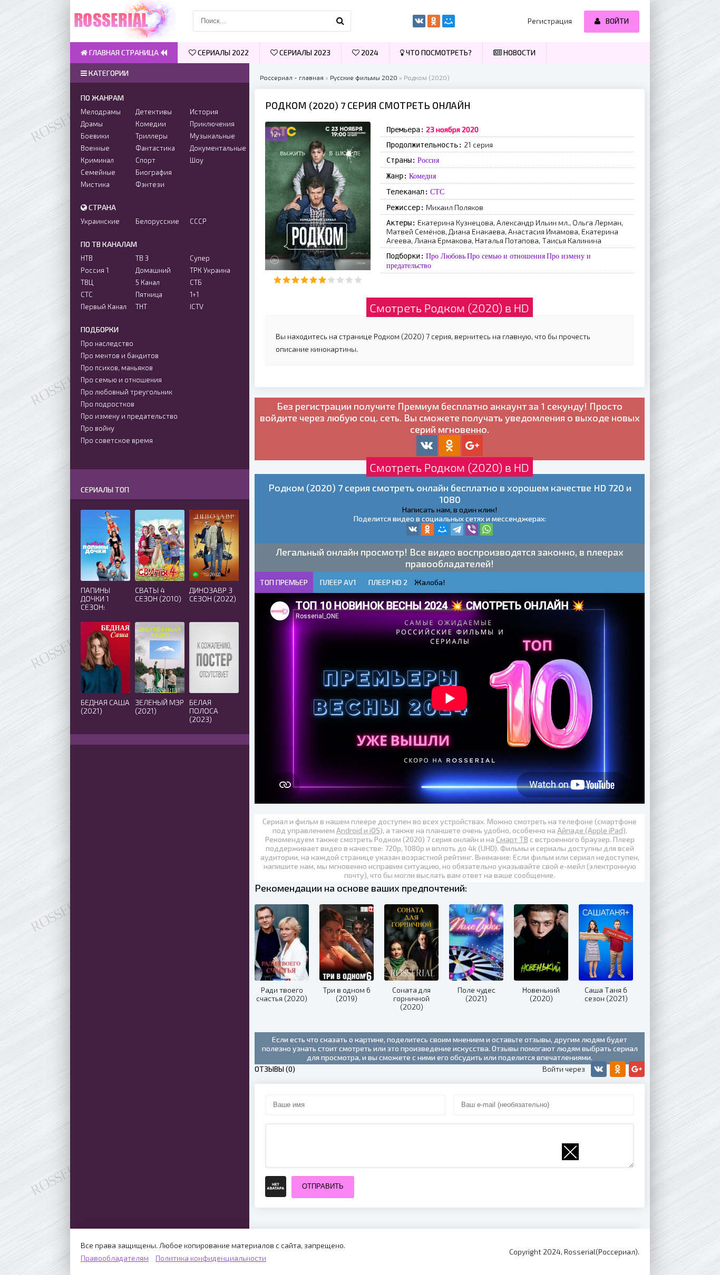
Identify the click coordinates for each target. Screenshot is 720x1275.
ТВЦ (87, 282)
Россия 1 (95, 270)
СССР (198, 221)
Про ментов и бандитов (120, 355)
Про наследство (107, 343)
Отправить (323, 1186)
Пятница (148, 294)
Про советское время (117, 440)
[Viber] (471, 529)
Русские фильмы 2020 (363, 77)
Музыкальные (212, 136)
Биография (153, 172)
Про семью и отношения (506, 256)
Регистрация (550, 20)
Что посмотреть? (438, 52)
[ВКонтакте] (412, 529)
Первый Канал (104, 306)
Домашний (153, 270)
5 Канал (147, 282)
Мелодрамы (101, 111)
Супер (200, 258)
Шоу (196, 160)
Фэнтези (149, 184)
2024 (368, 52)
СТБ (196, 282)
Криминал (97, 160)
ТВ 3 (142, 258)
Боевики (95, 136)
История (204, 111)
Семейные (98, 172)
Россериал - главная (292, 77)
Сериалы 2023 (304, 52)
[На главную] (123, 21)
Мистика (95, 184)
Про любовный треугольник (126, 392)
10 (358, 279)
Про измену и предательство (129, 416)
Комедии (150, 124)
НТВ (87, 258)
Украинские (100, 221)
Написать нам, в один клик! (449, 509)
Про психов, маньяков (117, 367)
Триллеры (151, 136)
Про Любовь (445, 256)
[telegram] (457, 529)
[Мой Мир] (442, 529)
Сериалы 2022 (222, 52)
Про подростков (107, 404)
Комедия (422, 176)
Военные (95, 148)
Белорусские (157, 221)
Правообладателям (115, 1257)
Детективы (153, 111)
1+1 (194, 294)
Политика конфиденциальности (210, 1257)
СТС (437, 191)
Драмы (92, 124)
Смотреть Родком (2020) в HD (449, 307)
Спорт (145, 160)
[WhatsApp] (486, 529)
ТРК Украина (210, 270)
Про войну (97, 428)
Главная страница (123, 52)
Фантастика (155, 148)
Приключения (212, 124)
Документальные (214, 148)
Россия (428, 160)
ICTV (196, 306)
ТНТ (141, 306)
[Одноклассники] (427, 529)
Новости (519, 52)
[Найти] (340, 21)
